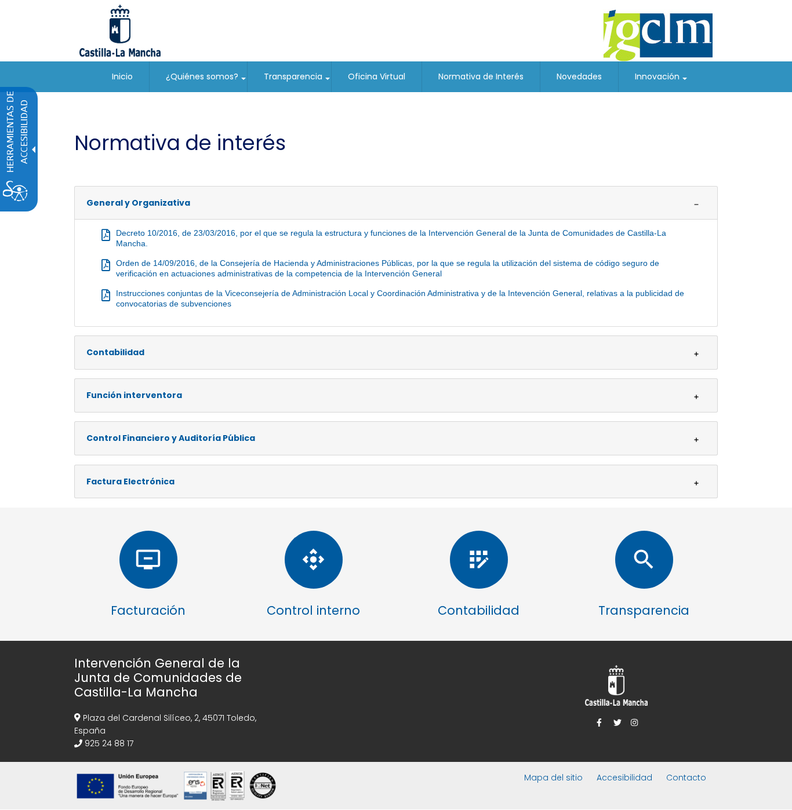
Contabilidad (115, 352)
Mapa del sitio (553, 777)
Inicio (122, 76)
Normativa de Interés (481, 76)
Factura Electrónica (130, 481)
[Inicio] (658, 35)
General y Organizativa (138, 203)
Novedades (579, 76)
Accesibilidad (624, 777)
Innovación (661, 81)
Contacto (686, 777)
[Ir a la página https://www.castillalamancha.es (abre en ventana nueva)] (120, 30)
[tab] (396, 203)
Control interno (313, 610)
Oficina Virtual (376, 76)
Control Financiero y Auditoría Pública (170, 438)
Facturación (148, 610)
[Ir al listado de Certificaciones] (178, 803)
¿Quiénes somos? (206, 81)
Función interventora (134, 395)
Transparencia (297, 81)
